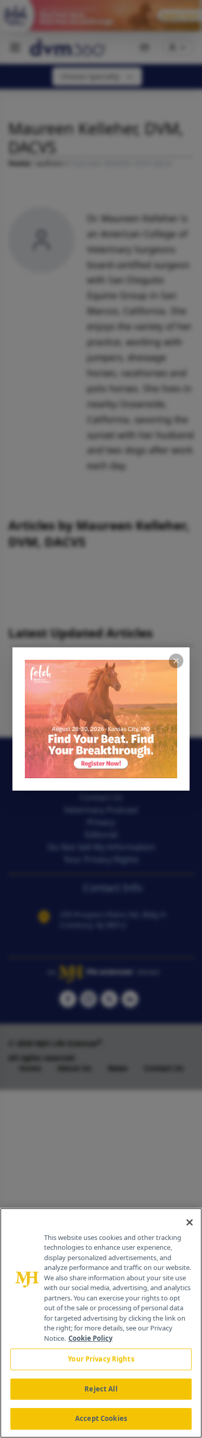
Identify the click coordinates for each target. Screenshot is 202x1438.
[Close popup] (176, 661)
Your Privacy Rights (101, 1359)
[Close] (189, 1222)
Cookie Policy (90, 1338)
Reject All (100, 1389)
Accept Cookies (101, 1418)
